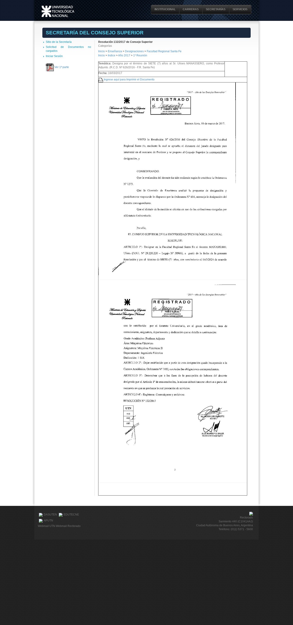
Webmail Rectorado (68, 526)
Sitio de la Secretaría (59, 42)
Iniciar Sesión (54, 56)
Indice (111, 55)
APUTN (48, 520)
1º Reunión (140, 55)
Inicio (101, 51)
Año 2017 (124, 55)
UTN (58, 11)
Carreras (191, 9)
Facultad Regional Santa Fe (164, 51)
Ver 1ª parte (61, 67)
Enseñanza (115, 51)
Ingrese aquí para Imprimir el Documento (129, 79)
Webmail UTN (46, 526)
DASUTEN (50, 514)
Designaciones (134, 51)
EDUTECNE (71, 514)
